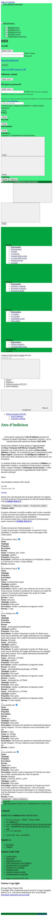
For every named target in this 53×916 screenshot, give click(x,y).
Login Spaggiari (13, 101)
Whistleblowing (12, 870)
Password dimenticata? (10, 60)
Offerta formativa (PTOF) (16, 384)
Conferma (13, 179)
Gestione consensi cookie (16, 872)
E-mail (26, 92)
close (4, 224)
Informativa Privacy (13, 861)
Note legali (10, 859)
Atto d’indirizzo (17, 416)
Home (8, 380)
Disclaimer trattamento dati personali (15, 895)
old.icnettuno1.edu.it (9, 569)
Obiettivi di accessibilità (15, 867)
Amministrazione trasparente (17, 874)
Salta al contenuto (8, 2)
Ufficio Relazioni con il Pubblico (19, 863)
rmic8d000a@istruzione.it (31, 824)
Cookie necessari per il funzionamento (16, 528)
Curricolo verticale (18, 419)
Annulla (4, 179)
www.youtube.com (8, 752)
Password (28, 56)
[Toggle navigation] (20, 212)
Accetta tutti (38, 506)
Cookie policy (11, 856)
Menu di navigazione (35, 409)
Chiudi (4, 117)
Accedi (4, 41)
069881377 (13, 822)
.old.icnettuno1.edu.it (9, 539)
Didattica (9, 382)
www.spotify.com (8, 705)
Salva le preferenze (20, 799)
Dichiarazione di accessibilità (17, 865)
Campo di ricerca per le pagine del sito (16, 355)
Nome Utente (29, 53)
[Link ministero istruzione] (12, 4)
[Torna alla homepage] (26, 182)
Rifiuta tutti (21, 506)
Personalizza (6, 506)
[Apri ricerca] (32, 193)
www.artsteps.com (8, 613)
